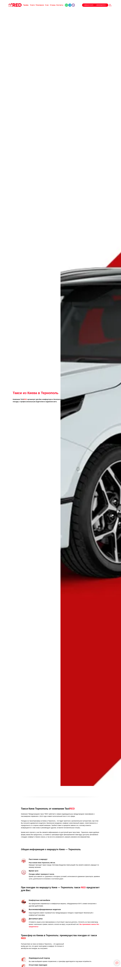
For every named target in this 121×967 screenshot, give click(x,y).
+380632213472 (88, 5)
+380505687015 (101, 5)
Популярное (40, 5)
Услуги (32, 5)
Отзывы (53, 5)
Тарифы (26, 5)
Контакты (59, 5)
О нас (47, 5)
